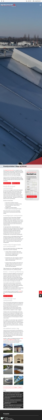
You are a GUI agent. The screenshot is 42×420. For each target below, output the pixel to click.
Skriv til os (16, 183)
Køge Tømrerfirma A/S (9, 170)
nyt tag (20, 291)
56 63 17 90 (29, 1)
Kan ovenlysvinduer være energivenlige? (13, 407)
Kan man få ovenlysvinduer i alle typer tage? (13, 394)
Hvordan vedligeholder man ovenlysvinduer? (13, 405)
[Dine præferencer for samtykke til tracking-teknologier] (2, 418)
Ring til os (7, 183)
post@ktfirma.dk (37, 1)
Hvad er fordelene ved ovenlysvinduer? (12, 392)
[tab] (13, 393)
